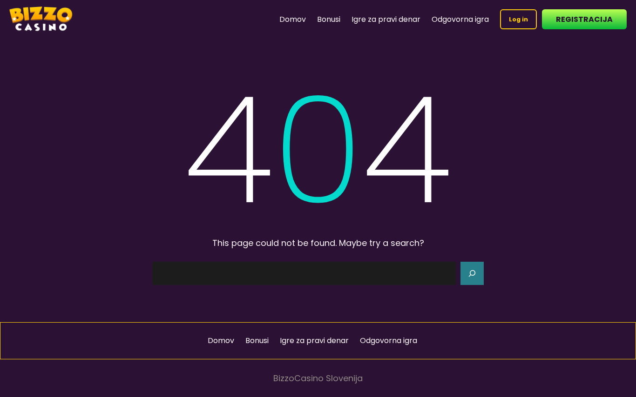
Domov (292, 19)
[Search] (472, 273)
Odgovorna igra (460, 19)
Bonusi (328, 19)
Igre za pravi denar (386, 19)
